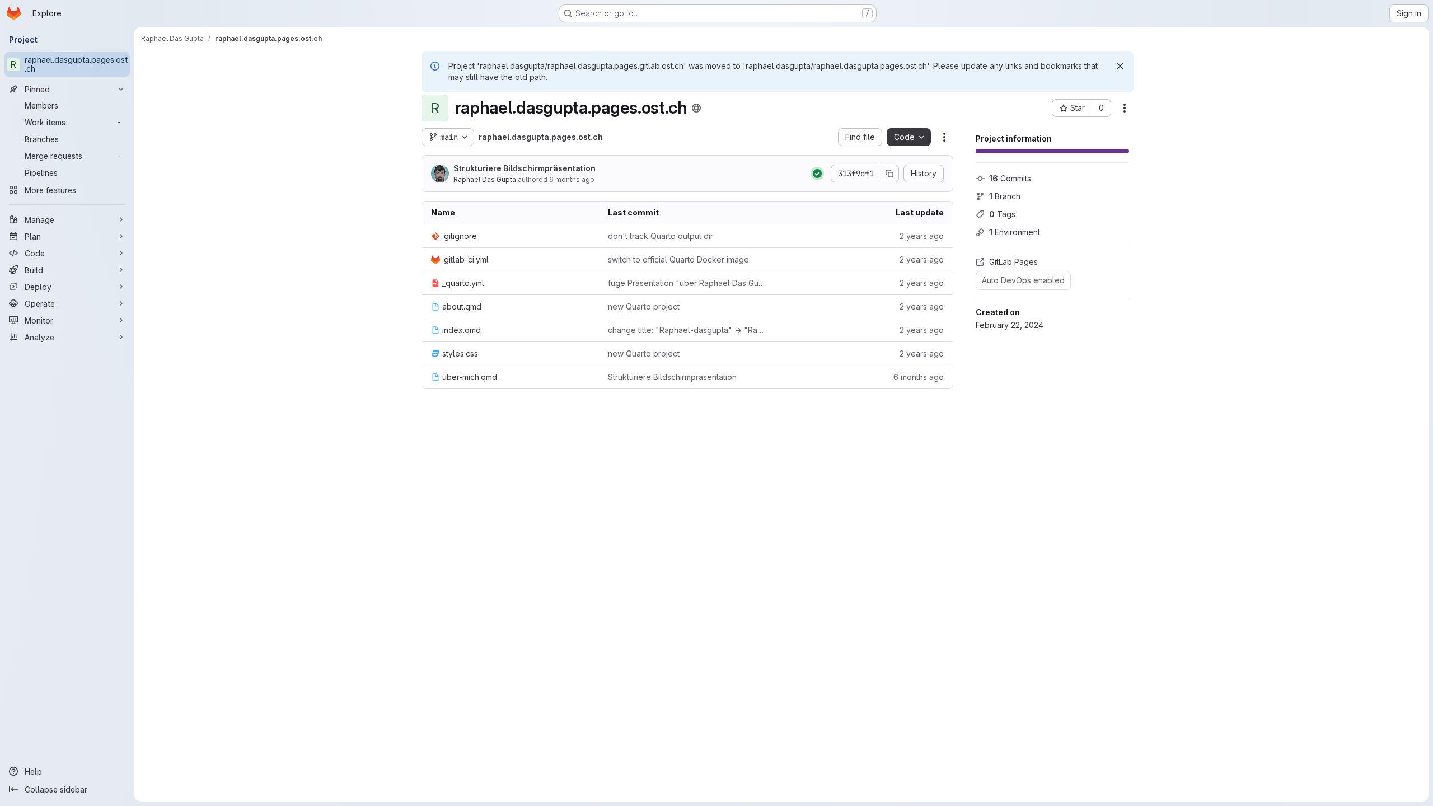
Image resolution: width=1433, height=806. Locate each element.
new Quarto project (644, 306)
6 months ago (571, 179)
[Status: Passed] (817, 173)
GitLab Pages (1013, 261)
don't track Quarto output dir (660, 236)
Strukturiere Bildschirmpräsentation (524, 168)
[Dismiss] (1120, 66)
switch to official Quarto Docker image (678, 259)
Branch (1004, 196)
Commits (1010, 178)
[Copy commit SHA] (890, 173)
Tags (1002, 214)
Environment (1014, 232)
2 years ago (922, 236)
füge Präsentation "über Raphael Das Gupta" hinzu (687, 283)
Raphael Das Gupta (484, 179)
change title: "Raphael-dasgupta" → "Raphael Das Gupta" (687, 330)
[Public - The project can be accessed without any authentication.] (696, 108)
